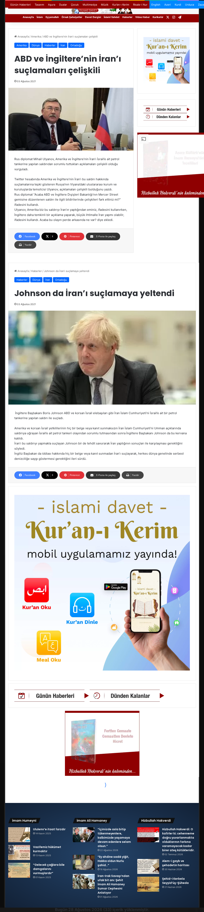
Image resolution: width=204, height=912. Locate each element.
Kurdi (178, 4)
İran (63, 45)
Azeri (167, 4)
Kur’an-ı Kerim (120, 4)
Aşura (51, 4)
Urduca (189, 4)
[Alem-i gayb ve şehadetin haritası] (148, 866)
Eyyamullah (52, 17)
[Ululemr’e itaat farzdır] (19, 834)
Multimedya (90, 4)
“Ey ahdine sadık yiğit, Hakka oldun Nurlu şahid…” (113, 861)
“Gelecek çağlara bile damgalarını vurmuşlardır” (49, 869)
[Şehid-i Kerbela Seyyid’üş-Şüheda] (148, 884)
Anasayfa (28, 17)
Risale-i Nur (140, 4)
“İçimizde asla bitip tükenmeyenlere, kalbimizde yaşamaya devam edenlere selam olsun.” (114, 837)
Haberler (127, 17)
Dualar (63, 4)
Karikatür (158, 17)
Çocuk (75, 4)
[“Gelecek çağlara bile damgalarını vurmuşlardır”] (19, 870)
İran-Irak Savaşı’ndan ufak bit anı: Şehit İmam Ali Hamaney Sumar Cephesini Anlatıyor (113, 884)
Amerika (36, 36)
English (155, 4)
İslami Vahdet (112, 17)
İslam (40, 17)
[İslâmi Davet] (102, 10)
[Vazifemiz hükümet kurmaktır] (19, 852)
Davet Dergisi (93, 17)
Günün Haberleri (20, 4)
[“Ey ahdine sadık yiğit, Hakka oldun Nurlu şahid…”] (84, 862)
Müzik (104, 4)
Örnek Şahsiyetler (72, 17)
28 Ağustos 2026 (85, 909)
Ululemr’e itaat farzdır (49, 829)
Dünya (35, 45)
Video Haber (142, 17)
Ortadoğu (76, 45)
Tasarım (39, 4)
